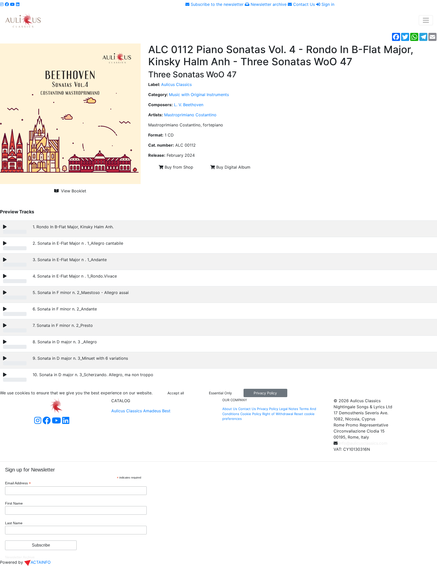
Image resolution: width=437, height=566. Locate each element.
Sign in (327, 4)
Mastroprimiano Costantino (190, 114)
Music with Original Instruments (199, 94)
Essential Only (220, 393)
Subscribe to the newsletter (216, 4)
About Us (229, 409)
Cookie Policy (250, 414)
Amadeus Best (156, 410)
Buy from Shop (178, 167)
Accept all (175, 393)
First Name (14, 503)
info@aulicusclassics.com (363, 443)
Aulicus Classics (176, 84)
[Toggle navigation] (426, 20)
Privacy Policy (265, 393)
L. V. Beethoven (188, 104)
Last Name (14, 523)
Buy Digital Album (232, 167)
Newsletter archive (268, 4)
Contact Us (303, 4)
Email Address (18, 483)
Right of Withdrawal (277, 414)
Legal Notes (288, 409)
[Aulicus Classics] (23, 20)
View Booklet (73, 190)
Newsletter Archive (20, 557)
